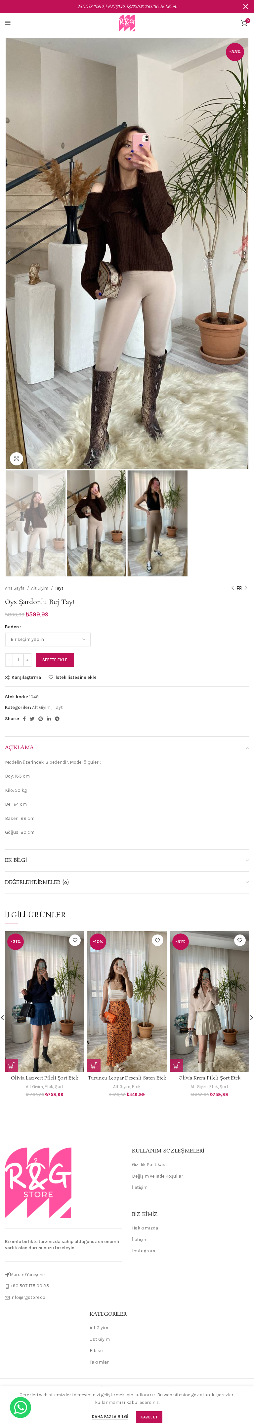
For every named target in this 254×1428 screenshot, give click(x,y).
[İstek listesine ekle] (75, 940)
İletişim (140, 1187)
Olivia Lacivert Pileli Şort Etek (44, 1078)
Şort (59, 1086)
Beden (12, 627)
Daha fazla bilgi (110, 1416)
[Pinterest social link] (40, 718)
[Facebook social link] (24, 718)
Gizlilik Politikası (149, 1164)
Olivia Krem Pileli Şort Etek (209, 1078)
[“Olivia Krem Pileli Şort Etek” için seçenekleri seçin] (176, 1065)
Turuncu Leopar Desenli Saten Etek (127, 1078)
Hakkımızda (145, 1228)
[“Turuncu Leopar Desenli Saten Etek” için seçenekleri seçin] (94, 1065)
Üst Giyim (100, 1339)
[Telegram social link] (57, 718)
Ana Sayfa (15, 588)
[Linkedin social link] (49, 718)
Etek (49, 1086)
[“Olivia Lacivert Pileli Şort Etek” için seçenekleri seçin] (11, 1065)
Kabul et (149, 1417)
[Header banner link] (117, 6)
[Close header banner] (245, 6)
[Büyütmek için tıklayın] (16, 458)
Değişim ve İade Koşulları (158, 1176)
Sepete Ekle (54, 659)
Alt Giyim (40, 588)
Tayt (59, 588)
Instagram (143, 1251)
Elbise (96, 1350)
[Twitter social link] (32, 718)
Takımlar (99, 1362)
